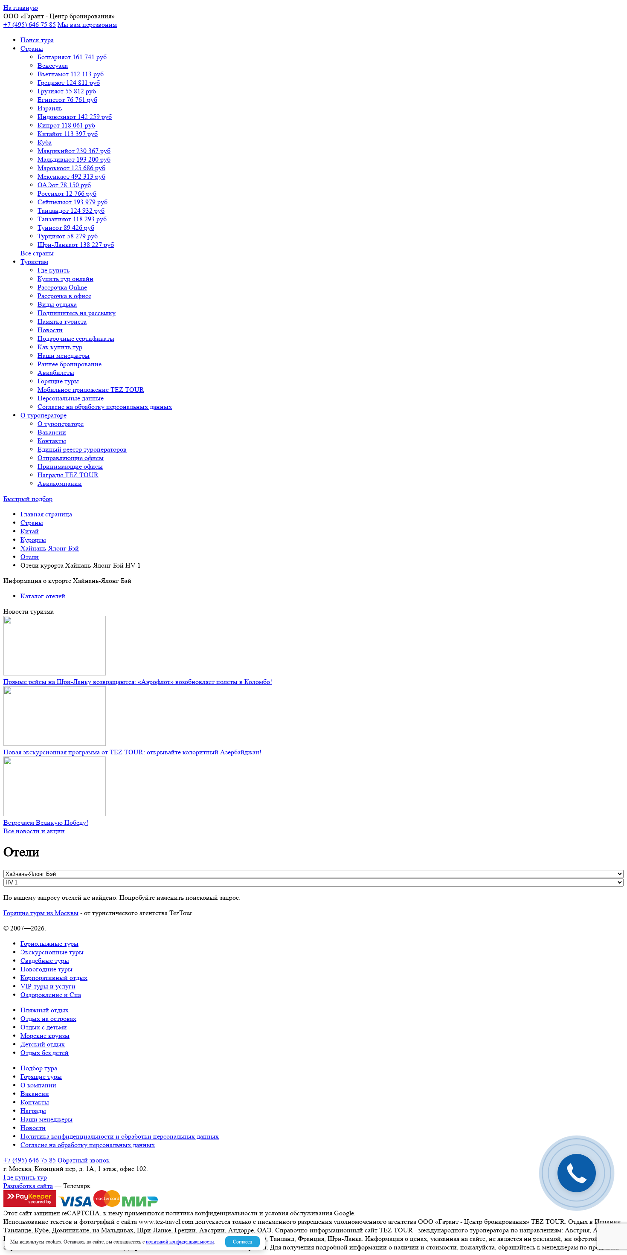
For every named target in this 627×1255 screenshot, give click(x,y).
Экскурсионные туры (52, 952)
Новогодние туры (46, 969)
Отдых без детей (44, 1053)
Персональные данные (71, 398)
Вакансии (52, 432)
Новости (50, 330)
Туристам (34, 262)
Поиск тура (37, 40)
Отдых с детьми (43, 1027)
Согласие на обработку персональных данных (105, 407)
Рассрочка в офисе (64, 296)
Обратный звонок (84, 1160)
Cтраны (31, 48)
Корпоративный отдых (53, 978)
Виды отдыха (57, 304)
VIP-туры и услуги (47, 986)
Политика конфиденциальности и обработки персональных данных (119, 1136)
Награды (33, 1111)
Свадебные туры (44, 960)
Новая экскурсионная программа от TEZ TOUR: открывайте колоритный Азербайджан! (132, 752)
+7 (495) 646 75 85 (29, 24)
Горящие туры (58, 381)
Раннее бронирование (70, 364)
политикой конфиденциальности (180, 1241)
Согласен (242, 1241)
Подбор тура (38, 1068)
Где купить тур (25, 1177)
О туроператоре (43, 415)
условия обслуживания (298, 1213)
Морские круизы (45, 1036)
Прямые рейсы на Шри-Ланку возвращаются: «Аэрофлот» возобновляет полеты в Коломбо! (137, 682)
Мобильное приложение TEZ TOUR (91, 389)
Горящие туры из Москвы (40, 913)
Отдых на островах (48, 1018)
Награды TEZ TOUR (68, 475)
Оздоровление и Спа (50, 995)
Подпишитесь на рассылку (77, 313)
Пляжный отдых (44, 1010)
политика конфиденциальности (211, 1213)
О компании (38, 1085)
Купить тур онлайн (65, 279)
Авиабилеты (56, 372)
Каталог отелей (42, 596)
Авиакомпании (60, 483)
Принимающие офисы (70, 466)
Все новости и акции (34, 831)
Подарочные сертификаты (76, 338)
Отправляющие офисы (71, 458)
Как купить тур (60, 347)
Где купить (54, 270)
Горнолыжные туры (49, 943)
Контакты (52, 441)
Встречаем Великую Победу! (45, 822)
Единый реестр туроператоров (82, 449)
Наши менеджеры (64, 355)
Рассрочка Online (62, 287)
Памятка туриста (62, 321)
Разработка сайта (28, 1186)
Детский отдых (42, 1044)
